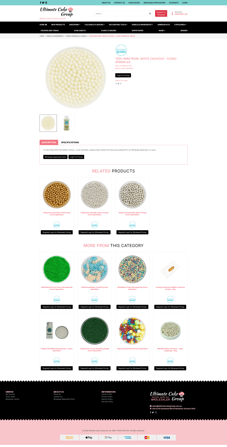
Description (49, 142)
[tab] (49, 142)
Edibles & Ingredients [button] (142, 25)
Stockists (173, 3)
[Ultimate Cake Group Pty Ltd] (57, 12)
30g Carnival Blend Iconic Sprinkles (132, 348)
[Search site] (150, 13)
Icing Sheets (80, 30)
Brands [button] (184, 30)
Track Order (10, 397)
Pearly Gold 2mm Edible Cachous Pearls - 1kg (170, 288)
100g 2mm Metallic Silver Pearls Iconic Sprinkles (95, 213)
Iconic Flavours (108, 30)
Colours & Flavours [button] (94, 25)
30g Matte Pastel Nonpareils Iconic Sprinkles (132, 288)
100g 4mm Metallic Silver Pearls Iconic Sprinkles (132, 213)
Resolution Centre (12, 399)
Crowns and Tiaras (50, 30)
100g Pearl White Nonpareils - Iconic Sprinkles (57, 349)
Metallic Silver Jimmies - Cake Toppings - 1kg (170, 349)
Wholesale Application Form (55, 157)
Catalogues (134, 3)
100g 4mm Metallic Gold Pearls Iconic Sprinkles (56, 213)
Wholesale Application (154, 3)
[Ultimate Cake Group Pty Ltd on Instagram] (156, 412)
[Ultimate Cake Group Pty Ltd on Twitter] (153, 412)
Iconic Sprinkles (127, 68)
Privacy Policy (107, 397)
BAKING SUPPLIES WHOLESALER (52, 19)
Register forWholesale (161, 13)
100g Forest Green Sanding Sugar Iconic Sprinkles (94, 349)
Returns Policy (107, 399)
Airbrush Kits (163, 25)
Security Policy (107, 402)
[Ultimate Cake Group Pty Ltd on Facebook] (150, 412)
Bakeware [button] (74, 25)
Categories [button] (179, 25)
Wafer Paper (137, 30)
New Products (58, 25)
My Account (10, 394)
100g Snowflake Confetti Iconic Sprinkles (94, 288)
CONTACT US (181, 14)
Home (42, 25)
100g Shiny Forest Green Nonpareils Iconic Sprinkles (56, 288)
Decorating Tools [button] (117, 25)
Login (184, 3)
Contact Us (119, 3)
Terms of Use (107, 394)
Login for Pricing (123, 75)
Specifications (70, 142)
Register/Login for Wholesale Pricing (57, 232)
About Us (106, 3)
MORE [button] (161, 30)
